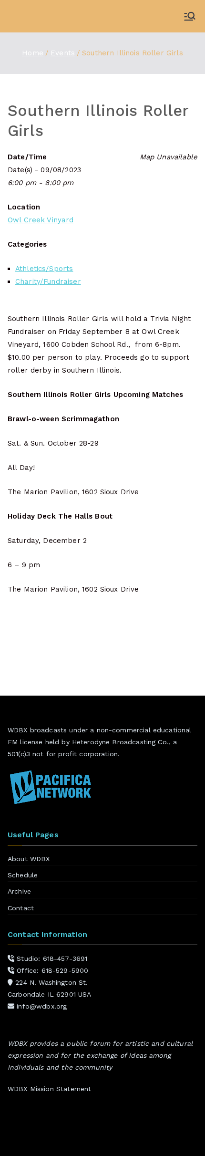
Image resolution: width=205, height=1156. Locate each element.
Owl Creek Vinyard (41, 220)
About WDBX (29, 859)
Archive (19, 891)
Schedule (23, 875)
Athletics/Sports (44, 268)
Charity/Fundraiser (48, 281)
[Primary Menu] (189, 16)
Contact (21, 908)
